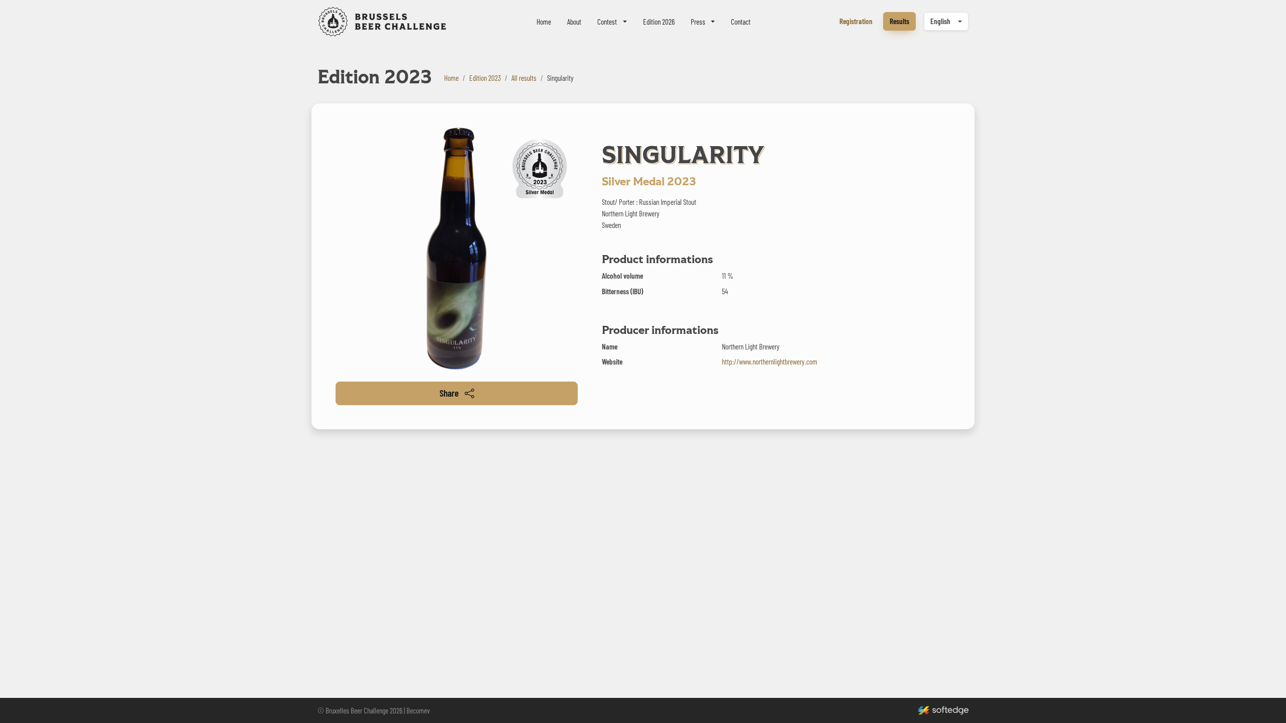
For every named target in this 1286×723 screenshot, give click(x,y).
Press (698, 21)
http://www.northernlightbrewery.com (769, 361)
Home (544, 21)
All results (524, 77)
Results (899, 21)
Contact (741, 21)
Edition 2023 (485, 77)
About (574, 21)
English (940, 21)
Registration (856, 21)
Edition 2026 (659, 21)
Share (449, 393)
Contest (607, 21)
